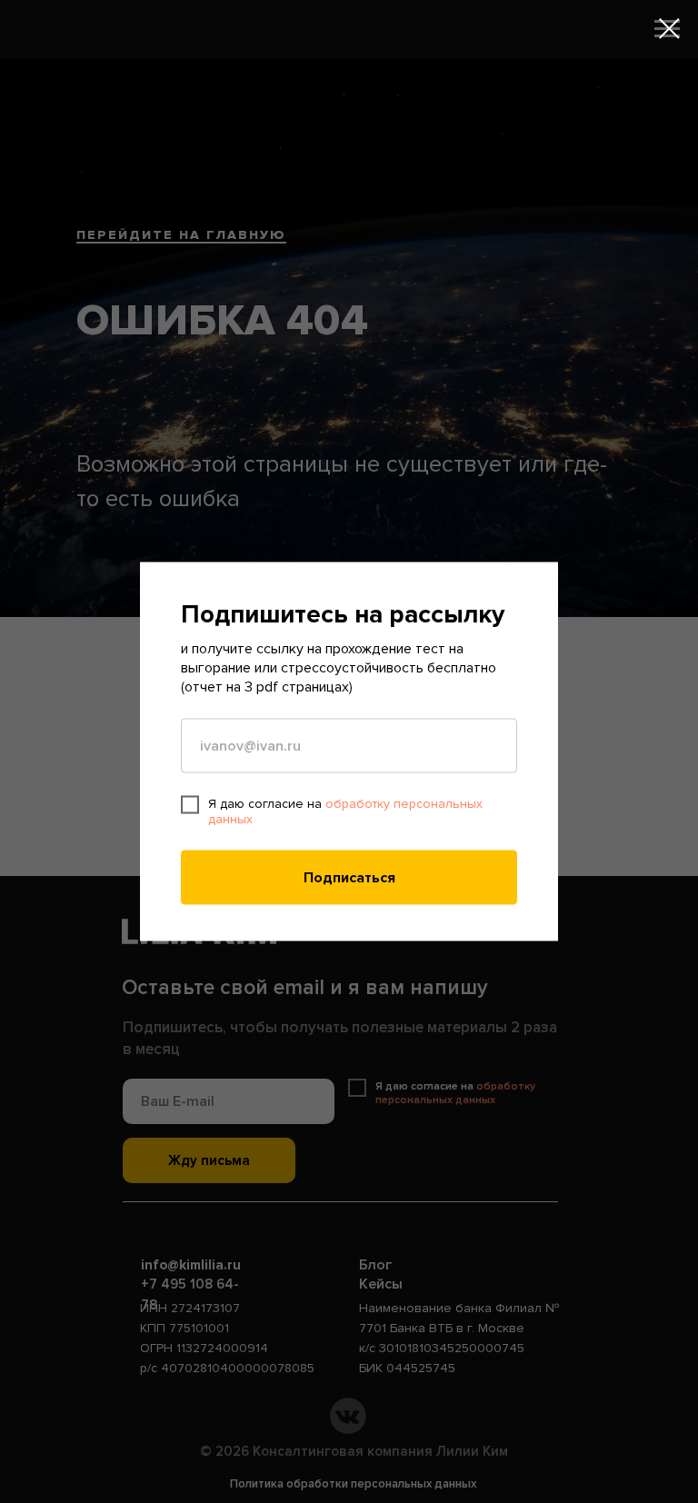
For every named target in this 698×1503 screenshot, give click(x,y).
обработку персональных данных (345, 811)
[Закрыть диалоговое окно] (669, 28)
